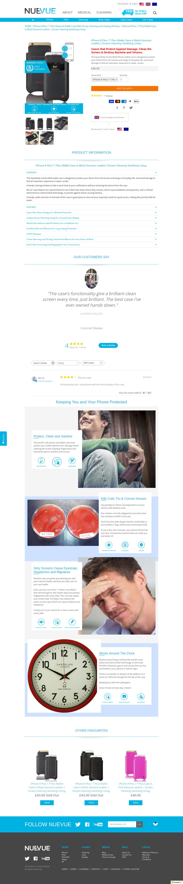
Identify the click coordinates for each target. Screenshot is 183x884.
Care (84, 855)
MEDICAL (84, 12)
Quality (85, 857)
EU (108, 129)
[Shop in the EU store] (125, 130)
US (103, 129)
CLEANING (104, 12)
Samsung (83, 19)
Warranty (146, 855)
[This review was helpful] (144, 392)
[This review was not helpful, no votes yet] (149, 392)
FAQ (124, 857)
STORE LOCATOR (131, 869)
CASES (73, 869)
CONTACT (96, 869)
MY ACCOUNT (123, 4)
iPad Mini (66, 857)
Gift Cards (148, 19)
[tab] (91, 172)
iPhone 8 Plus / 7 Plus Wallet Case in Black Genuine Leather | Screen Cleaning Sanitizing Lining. (47, 787)
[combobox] (68, 363)
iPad (66, 19)
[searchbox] (41, 363)
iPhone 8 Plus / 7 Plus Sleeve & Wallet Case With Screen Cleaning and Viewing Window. (76, 26)
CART (105, 869)
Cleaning (85, 852)
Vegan (64, 859)
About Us (126, 852)
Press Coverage (109, 857)
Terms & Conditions (146, 858)
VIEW (47, 803)
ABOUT (67, 12)
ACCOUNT (115, 869)
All (63, 862)
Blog (104, 852)
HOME (28, 26)
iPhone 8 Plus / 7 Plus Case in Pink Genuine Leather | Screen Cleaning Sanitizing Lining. (135, 787)
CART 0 (135, 4)
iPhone (49, 19)
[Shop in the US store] (119, 130)
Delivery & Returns (150, 852)
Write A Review (108, 345)
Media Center (107, 855)
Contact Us (126, 855)
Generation (96, 75)
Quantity (123, 75)
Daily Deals (126, 19)
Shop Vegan (104, 19)
